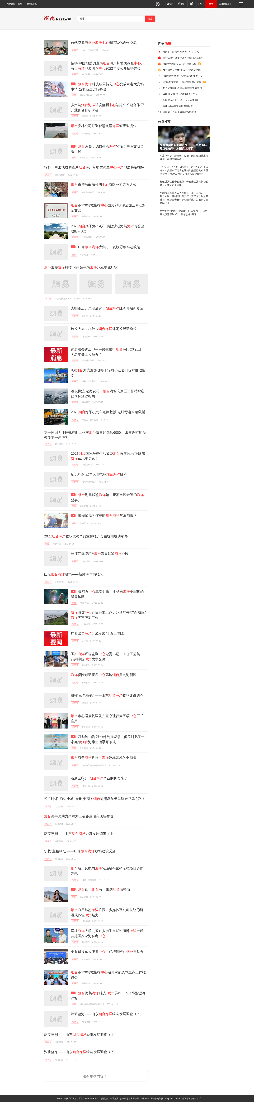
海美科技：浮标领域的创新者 (104, 757)
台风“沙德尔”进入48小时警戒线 (179, 63)
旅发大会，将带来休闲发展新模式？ (105, 328)
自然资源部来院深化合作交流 (104, 42)
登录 (211, 4)
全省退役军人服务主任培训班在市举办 (107, 951)
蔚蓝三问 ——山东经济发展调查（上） (80, 1034)
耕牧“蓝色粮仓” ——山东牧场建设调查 (107, 695)
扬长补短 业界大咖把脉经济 (99, 474)
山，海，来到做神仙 (104, 889)
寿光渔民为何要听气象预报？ (107, 515)
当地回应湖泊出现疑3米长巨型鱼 (180, 94)
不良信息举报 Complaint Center (165, 1098)
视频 (74, 95)
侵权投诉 (196, 1098)
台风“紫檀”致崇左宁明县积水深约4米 (182, 75)
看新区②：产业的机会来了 (99, 778)
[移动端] (158, 3)
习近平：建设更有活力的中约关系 (181, 51)
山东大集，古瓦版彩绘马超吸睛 (108, 247)
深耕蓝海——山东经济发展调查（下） (107, 1014)
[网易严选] (181, 3)
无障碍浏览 (32, 4)
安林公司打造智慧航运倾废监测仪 (104, 125)
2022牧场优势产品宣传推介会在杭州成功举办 (86, 536)
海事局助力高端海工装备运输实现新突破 (78, 816)
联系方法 (114, 1098)
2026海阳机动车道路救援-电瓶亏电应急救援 (108, 412)
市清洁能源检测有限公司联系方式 (104, 184)
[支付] (191, 3)
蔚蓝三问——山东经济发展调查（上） (80, 833)
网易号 (75, 50)
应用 (20, 4)
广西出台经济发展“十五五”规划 (98, 633)
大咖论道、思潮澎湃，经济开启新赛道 (107, 308)
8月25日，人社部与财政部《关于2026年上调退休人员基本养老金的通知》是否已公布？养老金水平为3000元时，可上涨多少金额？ (184, 170)
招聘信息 (124, 1098)
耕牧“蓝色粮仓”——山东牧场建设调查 (80, 851)
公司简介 (104, 1098)
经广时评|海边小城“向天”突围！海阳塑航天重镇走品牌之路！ (94, 798)
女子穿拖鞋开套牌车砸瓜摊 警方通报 (182, 88)
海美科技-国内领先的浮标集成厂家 (81, 267)
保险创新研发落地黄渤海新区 (104, 674)
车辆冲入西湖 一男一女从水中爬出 (181, 100)
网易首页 (11, 4)
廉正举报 (186, 1098)
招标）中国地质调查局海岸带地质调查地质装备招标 (94, 167)
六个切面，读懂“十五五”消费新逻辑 (182, 69)
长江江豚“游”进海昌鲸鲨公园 (100, 553)
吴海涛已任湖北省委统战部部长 (179, 112)
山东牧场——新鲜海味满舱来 (73, 574)
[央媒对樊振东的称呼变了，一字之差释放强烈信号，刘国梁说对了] (184, 139)
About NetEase (91, 1098)
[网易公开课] (169, 3)
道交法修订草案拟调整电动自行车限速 (183, 57)
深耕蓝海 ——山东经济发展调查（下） (80, 1052)
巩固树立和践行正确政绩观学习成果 (182, 82)
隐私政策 (145, 1098)
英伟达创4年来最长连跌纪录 (178, 106)
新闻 (47, 543)
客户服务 (134, 1098)
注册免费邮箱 (225, 4)
